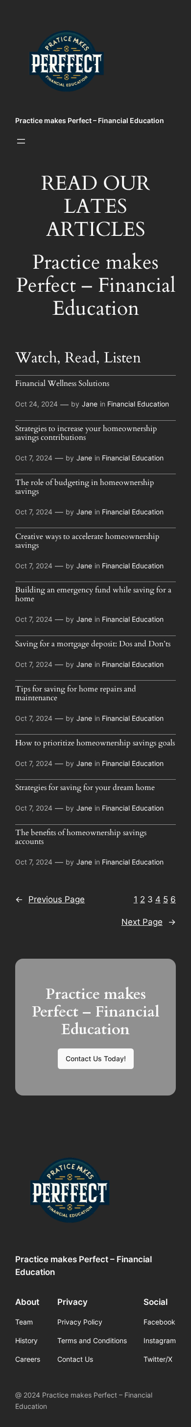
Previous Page (50, 899)
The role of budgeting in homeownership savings (84, 487)
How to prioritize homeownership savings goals (95, 743)
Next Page (148, 922)
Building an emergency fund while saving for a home (93, 595)
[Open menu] (21, 141)
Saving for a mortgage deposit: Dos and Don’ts (92, 644)
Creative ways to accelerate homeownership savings (87, 541)
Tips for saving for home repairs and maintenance (75, 694)
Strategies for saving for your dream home (85, 788)
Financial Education (138, 404)
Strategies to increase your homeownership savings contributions (86, 433)
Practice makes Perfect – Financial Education (89, 120)
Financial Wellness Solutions (62, 384)
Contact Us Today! (96, 1058)
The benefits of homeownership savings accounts (80, 837)
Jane (89, 404)
